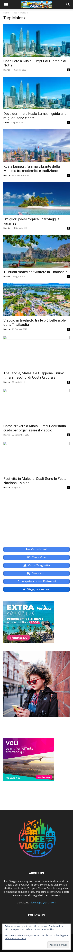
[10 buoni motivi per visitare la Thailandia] (36, 251)
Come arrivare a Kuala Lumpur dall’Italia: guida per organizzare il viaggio (35, 428)
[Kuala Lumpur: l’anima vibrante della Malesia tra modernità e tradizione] (36, 145)
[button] (5, 4)
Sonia (6, 122)
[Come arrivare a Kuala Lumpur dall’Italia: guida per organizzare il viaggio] (36, 405)
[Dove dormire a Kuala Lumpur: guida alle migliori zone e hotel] (36, 93)
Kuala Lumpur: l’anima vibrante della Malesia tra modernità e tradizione (31, 168)
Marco (6, 175)
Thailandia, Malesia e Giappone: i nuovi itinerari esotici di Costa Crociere (34, 375)
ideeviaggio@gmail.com (43, 902)
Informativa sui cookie (15, 938)
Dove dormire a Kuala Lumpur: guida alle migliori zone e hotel (35, 116)
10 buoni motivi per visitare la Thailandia (35, 272)
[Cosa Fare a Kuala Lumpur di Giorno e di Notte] (36, 40)
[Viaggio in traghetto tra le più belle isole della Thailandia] (36, 299)
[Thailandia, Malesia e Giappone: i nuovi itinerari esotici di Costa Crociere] (36, 352)
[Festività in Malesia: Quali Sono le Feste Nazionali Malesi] (36, 458)
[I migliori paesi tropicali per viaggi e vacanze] (36, 198)
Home (6, 12)
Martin (6, 69)
